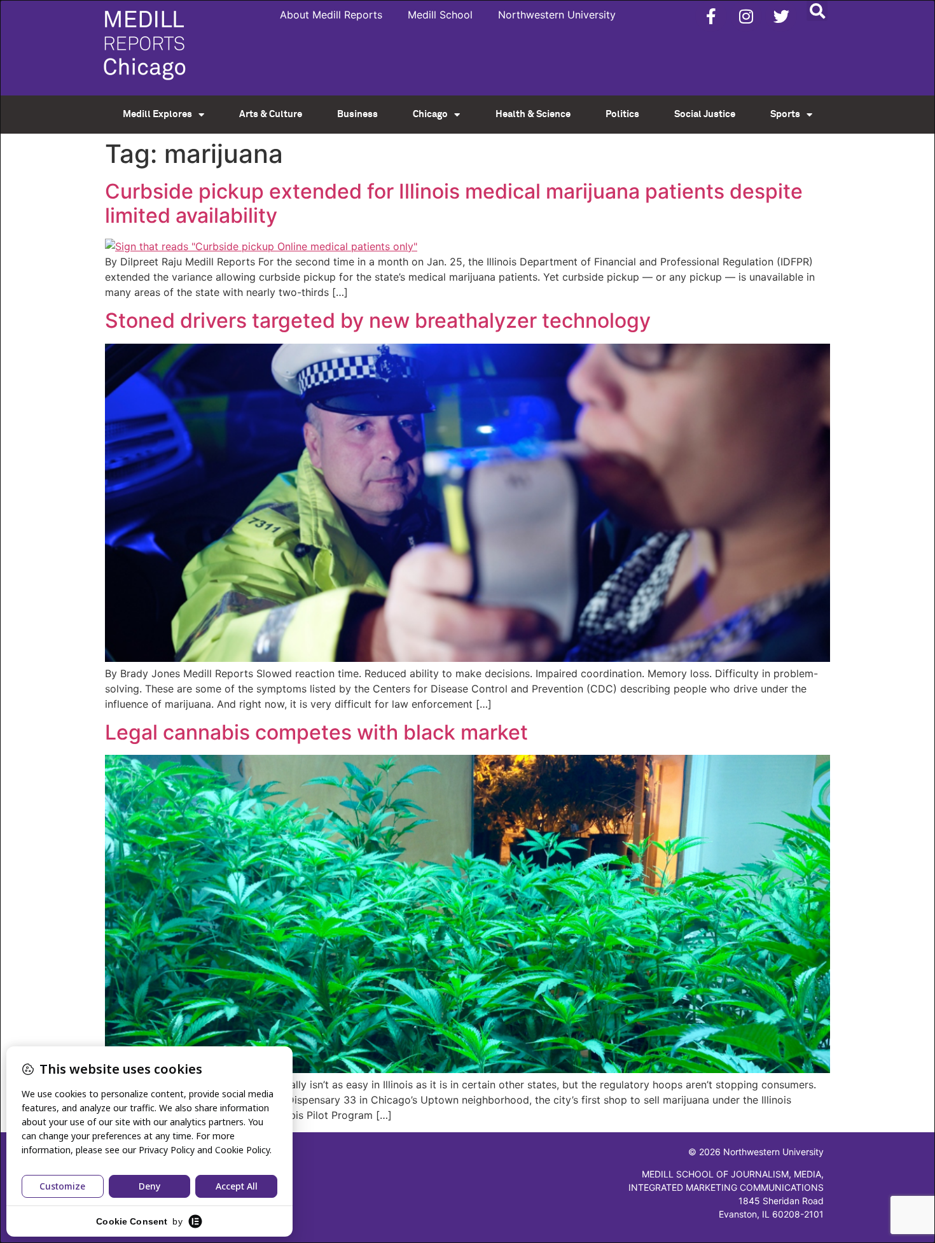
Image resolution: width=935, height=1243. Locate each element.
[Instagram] (746, 16)
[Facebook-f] (711, 16)
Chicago (430, 114)
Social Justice (704, 114)
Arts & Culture (270, 114)
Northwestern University (557, 14)
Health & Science (533, 114)
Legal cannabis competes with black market (316, 732)
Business (357, 114)
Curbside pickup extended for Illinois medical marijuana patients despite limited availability (454, 203)
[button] (817, 10)
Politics (622, 114)
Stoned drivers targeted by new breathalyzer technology (378, 320)
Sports (785, 114)
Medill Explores (157, 114)
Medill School (440, 14)
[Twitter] (781, 16)
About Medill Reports (331, 14)
